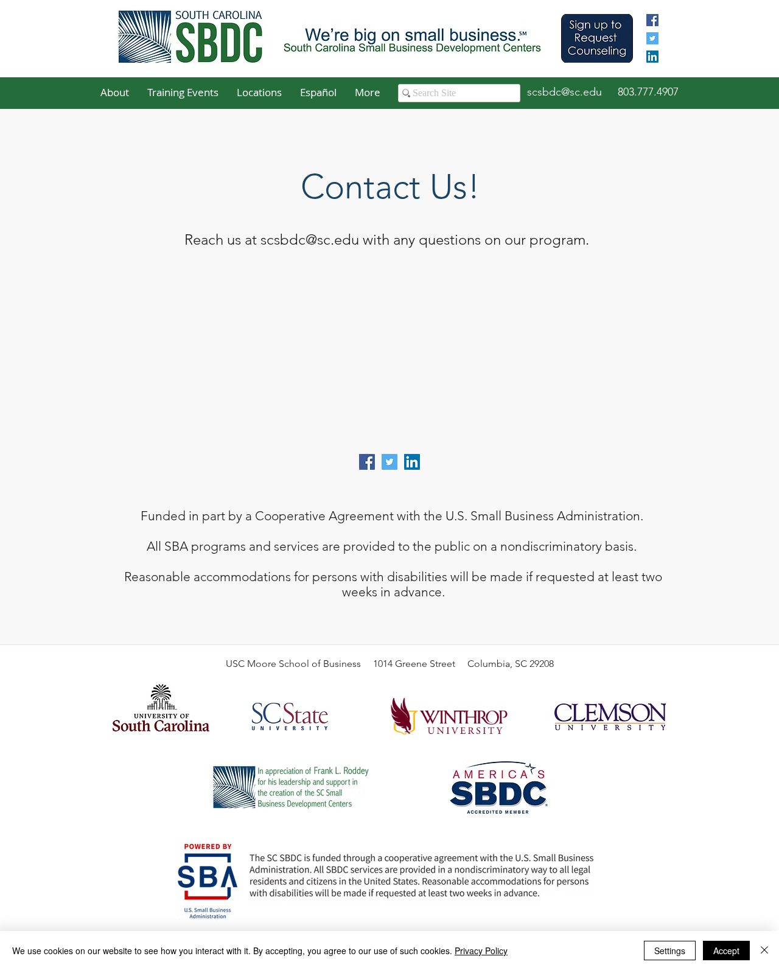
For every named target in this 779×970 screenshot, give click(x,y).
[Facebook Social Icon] (367, 462)
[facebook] (652, 20)
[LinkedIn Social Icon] (412, 462)
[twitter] (652, 38)
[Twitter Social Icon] (389, 462)
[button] (114, 92)
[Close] (764, 950)
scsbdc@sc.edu (309, 239)
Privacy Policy (481, 950)
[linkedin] (652, 57)
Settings (669, 950)
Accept (726, 950)
